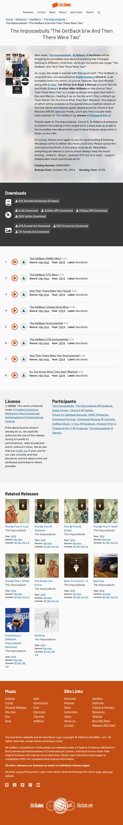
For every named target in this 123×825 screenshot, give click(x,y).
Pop (7, 716)
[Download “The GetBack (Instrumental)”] (23, 326)
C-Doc (52, 84)
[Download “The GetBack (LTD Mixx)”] (23, 278)
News (67, 707)
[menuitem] (99, 12)
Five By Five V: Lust (17, 526)
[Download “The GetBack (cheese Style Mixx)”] (23, 310)
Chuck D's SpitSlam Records (69, 414)
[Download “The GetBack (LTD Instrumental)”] (23, 343)
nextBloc (97, 698)
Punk (36, 707)
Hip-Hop (10, 711)
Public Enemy (60, 410)
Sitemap (97, 716)
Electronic (39, 711)
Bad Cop (99, 581)
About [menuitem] (62, 12)
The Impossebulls (60, 55)
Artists (9, 703)
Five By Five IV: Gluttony (44, 528)
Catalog (10, 698)
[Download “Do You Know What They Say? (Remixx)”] (23, 375)
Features (69, 703)
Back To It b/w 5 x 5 (76, 581)
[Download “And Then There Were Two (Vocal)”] (23, 294)
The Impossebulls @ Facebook (94, 405)
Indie (36, 698)
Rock (8, 720)
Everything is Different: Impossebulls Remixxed (13, 641)
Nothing (40, 635)
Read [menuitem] (52, 12)
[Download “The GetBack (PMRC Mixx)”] (23, 262)
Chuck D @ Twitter (81, 410)
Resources (98, 711)
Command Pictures (64, 419)
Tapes (67, 716)
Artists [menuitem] (41, 12)
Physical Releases (15, 707)
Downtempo (40, 703)
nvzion (20, 771)
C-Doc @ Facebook (83, 423)
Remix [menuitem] (90, 12)
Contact (69, 725)
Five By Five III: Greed (73, 528)
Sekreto (57, 432)
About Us (69, 720)
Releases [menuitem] (28, 12)
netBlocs (38, 720)
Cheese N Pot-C (100, 115)
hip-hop (44, 262)
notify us (21, 450)
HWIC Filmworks (98, 414)
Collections (71, 711)
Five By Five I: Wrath (17, 581)
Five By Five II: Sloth (106, 526)
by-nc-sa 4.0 (21, 542)
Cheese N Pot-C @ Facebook (70, 428)
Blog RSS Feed (101, 720)
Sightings (97, 703)
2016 (13, 536)
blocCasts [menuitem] (76, 12)
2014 (62, 262)
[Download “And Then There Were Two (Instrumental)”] (23, 359)
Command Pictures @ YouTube (96, 419)
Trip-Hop (38, 716)
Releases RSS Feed (103, 725)
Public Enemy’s (85, 77)
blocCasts (70, 698)
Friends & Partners (103, 707)
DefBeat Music (61, 423)
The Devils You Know (44, 582)
